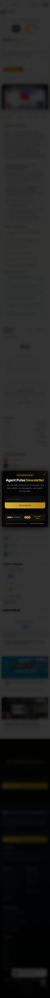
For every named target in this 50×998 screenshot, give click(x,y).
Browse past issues (37, 523)
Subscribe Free (25, 505)
